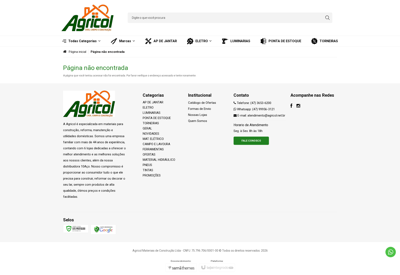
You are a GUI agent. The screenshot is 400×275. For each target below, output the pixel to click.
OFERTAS (149, 154)
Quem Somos (197, 121)
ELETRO (148, 107)
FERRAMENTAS (153, 149)
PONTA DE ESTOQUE (157, 118)
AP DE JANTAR (153, 102)
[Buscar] (327, 18)
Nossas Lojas (197, 115)
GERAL (147, 128)
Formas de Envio (199, 109)
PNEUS (147, 165)
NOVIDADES (151, 134)
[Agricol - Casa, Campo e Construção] (87, 18)
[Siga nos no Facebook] (291, 106)
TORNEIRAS (151, 123)
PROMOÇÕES (152, 175)
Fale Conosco (251, 140)
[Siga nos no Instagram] (298, 106)
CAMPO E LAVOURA (156, 144)
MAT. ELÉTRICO (153, 139)
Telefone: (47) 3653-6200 (253, 103)
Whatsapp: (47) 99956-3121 (255, 109)
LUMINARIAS (151, 113)
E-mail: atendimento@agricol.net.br (261, 115)
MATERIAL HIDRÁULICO (159, 160)
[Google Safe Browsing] (103, 229)
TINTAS (148, 170)
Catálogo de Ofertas (202, 103)
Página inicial (77, 52)
